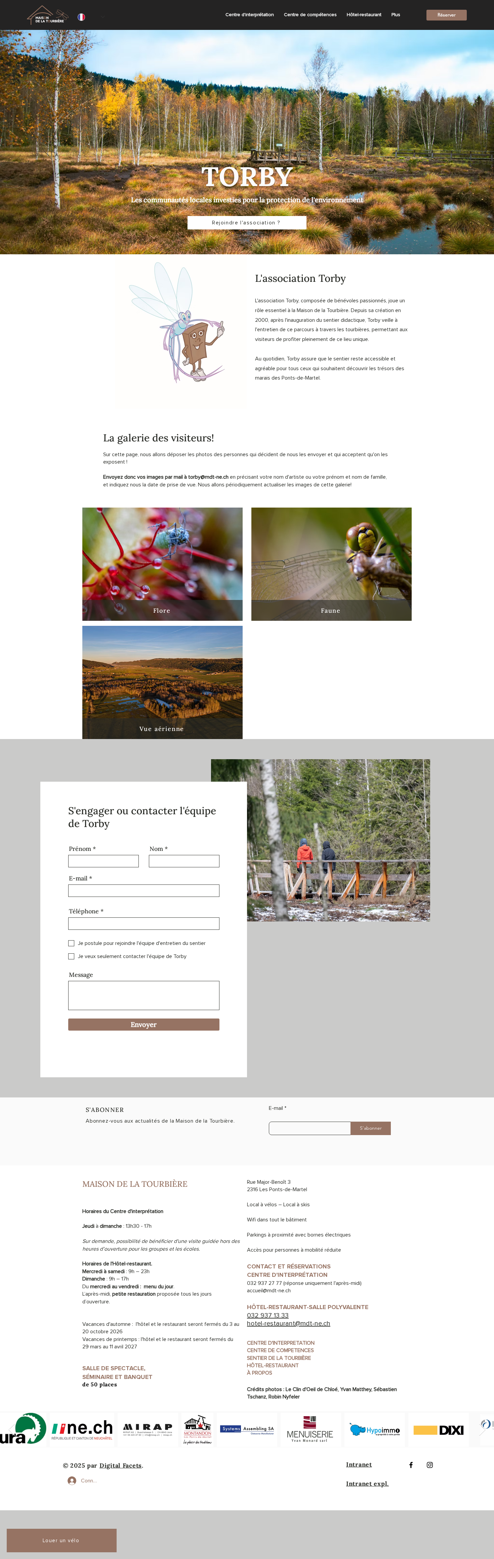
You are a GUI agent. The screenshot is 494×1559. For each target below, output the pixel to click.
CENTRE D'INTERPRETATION (281, 1343)
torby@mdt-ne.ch (208, 477)
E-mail (78, 878)
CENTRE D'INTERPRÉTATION (287, 1275)
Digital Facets (120, 1465)
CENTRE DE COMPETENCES (280, 1350)
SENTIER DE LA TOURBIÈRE (279, 1358)
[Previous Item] (11, 1429)
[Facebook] (411, 1465)
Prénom (80, 849)
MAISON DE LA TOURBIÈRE (135, 1184)
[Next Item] (482, 1429)
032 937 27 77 (264, 1283)
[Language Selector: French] (91, 17)
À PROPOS (259, 1373)
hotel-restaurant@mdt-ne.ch (288, 1323)
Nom (156, 849)
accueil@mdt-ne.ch (269, 1290)
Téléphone (84, 911)
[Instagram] (430, 1465)
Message (81, 975)
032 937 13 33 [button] (268, 1315)
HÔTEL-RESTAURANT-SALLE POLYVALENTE (309, 1307)
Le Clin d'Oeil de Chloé (312, 1389)
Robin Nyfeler (284, 1396)
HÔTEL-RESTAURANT (273, 1365)
